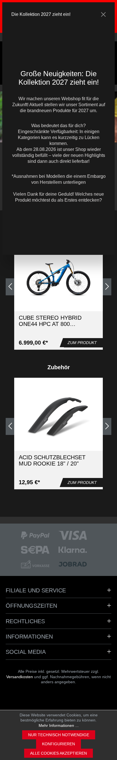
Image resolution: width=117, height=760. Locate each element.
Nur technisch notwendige (58, 735)
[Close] (103, 14)
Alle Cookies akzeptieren (58, 753)
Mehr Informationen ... (59, 725)
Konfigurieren (58, 744)
